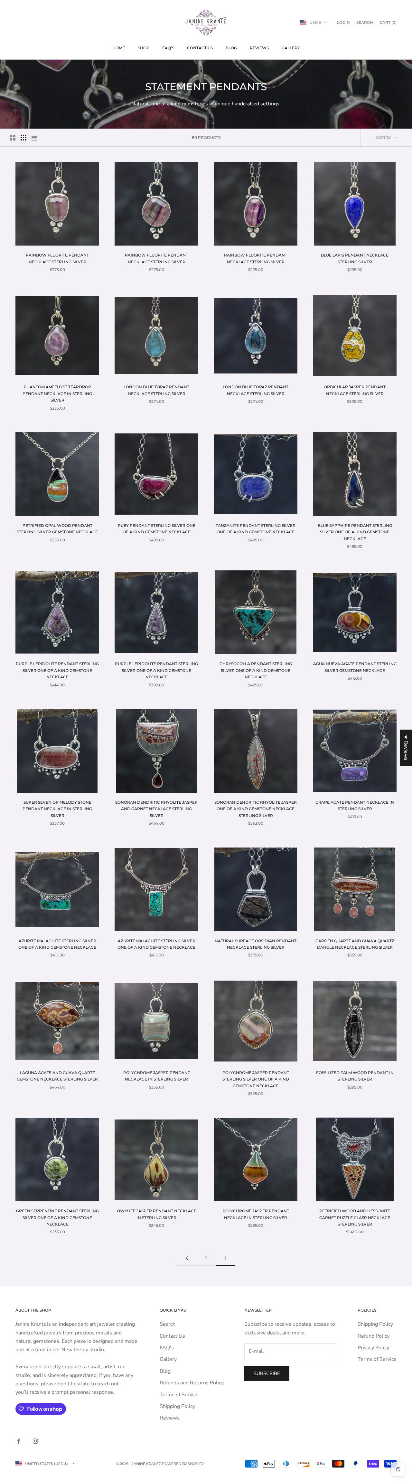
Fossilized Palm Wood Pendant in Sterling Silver (355, 1075)
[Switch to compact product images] (34, 137)
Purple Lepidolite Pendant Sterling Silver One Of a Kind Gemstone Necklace (57, 670)
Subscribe (267, 1373)
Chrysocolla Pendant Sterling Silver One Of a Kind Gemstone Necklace (256, 670)
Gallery (291, 47)
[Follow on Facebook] (18, 1441)
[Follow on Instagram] (35, 1441)
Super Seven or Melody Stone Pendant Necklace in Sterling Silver (57, 809)
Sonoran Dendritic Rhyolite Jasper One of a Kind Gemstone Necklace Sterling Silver (255, 809)
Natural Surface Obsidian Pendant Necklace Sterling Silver (255, 944)
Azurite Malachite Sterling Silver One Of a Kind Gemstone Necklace (57, 944)
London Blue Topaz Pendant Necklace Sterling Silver (156, 390)
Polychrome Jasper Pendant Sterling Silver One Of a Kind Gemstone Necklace (255, 1079)
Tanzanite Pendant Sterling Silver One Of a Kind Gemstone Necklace (255, 528)
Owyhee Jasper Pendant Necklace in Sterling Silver (156, 1214)
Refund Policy (373, 1336)
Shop (143, 47)
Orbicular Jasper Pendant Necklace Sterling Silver (355, 390)
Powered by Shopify (183, 1463)
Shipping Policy (177, 1406)
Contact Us (200, 47)
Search (167, 1324)
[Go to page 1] (186, 1258)
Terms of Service (179, 1394)
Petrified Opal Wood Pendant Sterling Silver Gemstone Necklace (57, 528)
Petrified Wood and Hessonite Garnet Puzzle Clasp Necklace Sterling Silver (354, 1217)
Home (118, 47)
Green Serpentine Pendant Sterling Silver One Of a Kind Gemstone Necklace (57, 1217)
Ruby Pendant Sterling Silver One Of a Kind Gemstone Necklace (156, 528)
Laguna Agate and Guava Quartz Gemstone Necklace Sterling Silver (57, 1075)
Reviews (259, 47)
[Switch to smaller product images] (23, 137)
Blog (231, 47)
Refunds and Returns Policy (192, 1382)
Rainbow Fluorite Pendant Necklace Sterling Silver (57, 258)
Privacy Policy (373, 1347)
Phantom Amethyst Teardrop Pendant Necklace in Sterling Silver (57, 393)
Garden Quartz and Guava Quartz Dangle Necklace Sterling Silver (354, 944)
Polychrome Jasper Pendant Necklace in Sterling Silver (156, 1075)
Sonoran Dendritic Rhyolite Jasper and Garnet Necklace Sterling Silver (156, 809)
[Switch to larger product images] (12, 137)
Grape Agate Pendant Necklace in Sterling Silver (354, 805)
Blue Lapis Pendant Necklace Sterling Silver (355, 258)
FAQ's (168, 47)
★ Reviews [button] (405, 748)
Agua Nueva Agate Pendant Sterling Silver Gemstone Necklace (355, 667)
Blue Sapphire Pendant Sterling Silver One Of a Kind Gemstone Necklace (355, 532)
